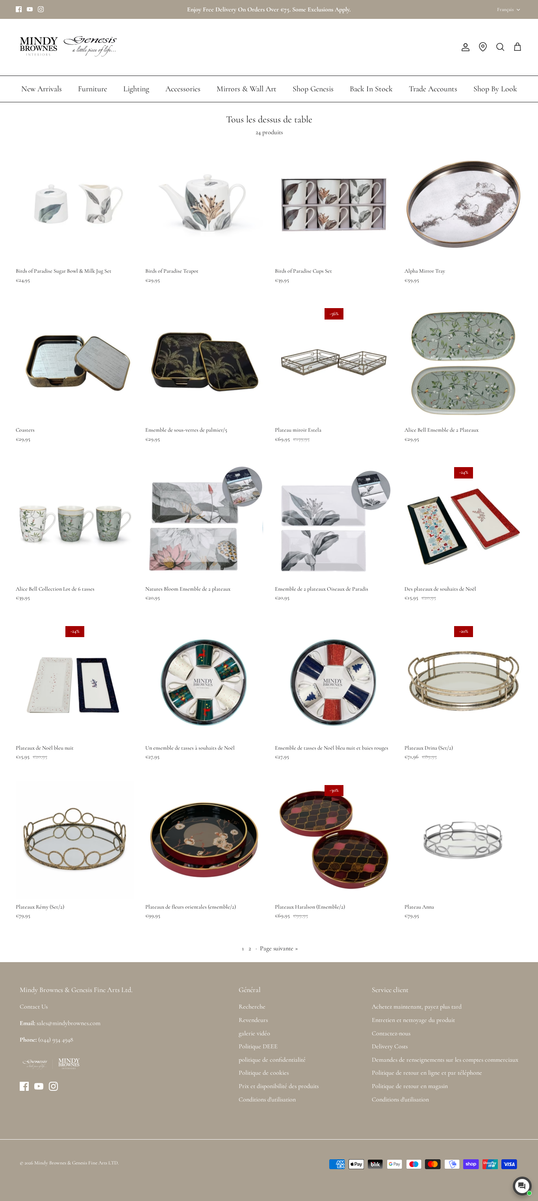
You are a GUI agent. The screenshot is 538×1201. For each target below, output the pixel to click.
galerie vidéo (254, 1033)
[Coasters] (75, 363)
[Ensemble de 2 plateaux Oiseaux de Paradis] (334, 522)
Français (505, 9)
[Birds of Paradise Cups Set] (334, 204)
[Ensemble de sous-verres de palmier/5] (204, 363)
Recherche (252, 1007)
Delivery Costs (390, 1046)
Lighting (136, 89)
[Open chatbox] (522, 1186)
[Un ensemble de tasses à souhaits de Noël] (204, 681)
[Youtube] (30, 9)
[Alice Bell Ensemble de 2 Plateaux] (463, 363)
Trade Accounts (433, 89)
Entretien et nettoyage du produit (413, 1020)
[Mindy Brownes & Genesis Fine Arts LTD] (67, 47)
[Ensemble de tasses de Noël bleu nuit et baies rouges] (334, 681)
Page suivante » (279, 948)
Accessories (182, 89)
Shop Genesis (313, 89)
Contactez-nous (391, 1033)
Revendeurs (253, 1020)
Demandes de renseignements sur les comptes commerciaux (445, 1060)
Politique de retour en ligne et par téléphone (427, 1073)
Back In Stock (371, 89)
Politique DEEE (258, 1046)
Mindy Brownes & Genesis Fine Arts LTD (76, 1163)
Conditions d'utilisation (267, 1099)
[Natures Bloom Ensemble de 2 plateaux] (204, 522)
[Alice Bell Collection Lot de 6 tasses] (75, 522)
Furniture (92, 89)
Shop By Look (495, 89)
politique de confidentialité (272, 1060)
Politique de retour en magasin (410, 1086)
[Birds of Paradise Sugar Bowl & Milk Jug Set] (75, 204)
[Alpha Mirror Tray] (463, 204)
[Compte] (464, 47)
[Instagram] (41, 9)
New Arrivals (41, 89)
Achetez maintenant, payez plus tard (417, 1007)
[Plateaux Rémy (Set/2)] (75, 840)
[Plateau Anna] (463, 840)
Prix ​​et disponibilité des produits (279, 1086)
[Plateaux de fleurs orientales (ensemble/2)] (204, 840)
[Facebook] (19, 9)
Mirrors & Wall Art (246, 89)
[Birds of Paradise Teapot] (204, 204)
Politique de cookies (264, 1073)
